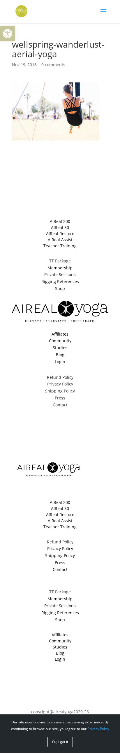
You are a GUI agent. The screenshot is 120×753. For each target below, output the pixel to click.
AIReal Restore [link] (60, 233)
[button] (103, 15)
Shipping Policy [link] (60, 391)
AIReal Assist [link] (60, 239)
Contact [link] (60, 405)
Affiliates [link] (60, 334)
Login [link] (60, 361)
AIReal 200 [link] (60, 221)
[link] (7, 33)
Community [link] (60, 340)
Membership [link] (60, 268)
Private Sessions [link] (60, 274)
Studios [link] (60, 347)
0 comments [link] (53, 64)
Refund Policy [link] (60, 377)
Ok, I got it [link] (60, 742)
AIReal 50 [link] (60, 227)
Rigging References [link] (60, 281)
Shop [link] (60, 288)
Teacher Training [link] (60, 245)
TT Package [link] (60, 261)
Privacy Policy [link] (60, 384)
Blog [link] (60, 354)
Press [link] (60, 398)
